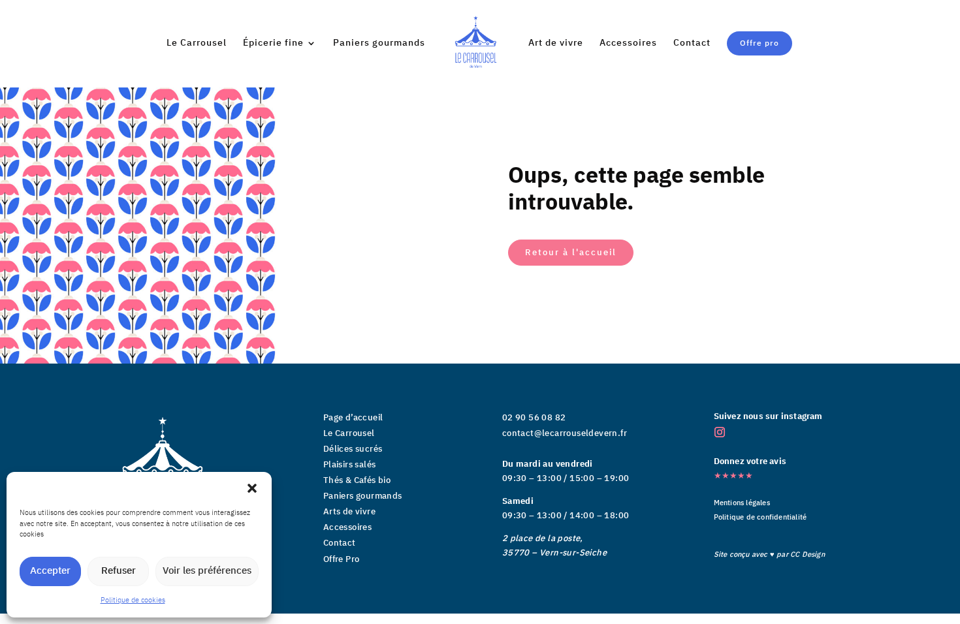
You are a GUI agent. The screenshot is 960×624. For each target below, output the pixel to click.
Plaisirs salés (349, 465)
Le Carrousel (197, 44)
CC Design (807, 555)
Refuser (118, 571)
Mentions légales (742, 503)
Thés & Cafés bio (357, 480)
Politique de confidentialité (760, 517)
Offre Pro (341, 559)
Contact (692, 44)
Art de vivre (555, 44)
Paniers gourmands (379, 44)
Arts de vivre (349, 512)
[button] (252, 488)
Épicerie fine (273, 44)
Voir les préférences (207, 571)
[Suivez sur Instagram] (719, 432)
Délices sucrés (353, 449)
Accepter (50, 571)
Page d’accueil (353, 418)
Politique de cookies (133, 600)
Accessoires (628, 44)
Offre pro (759, 43)
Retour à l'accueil (570, 252)
